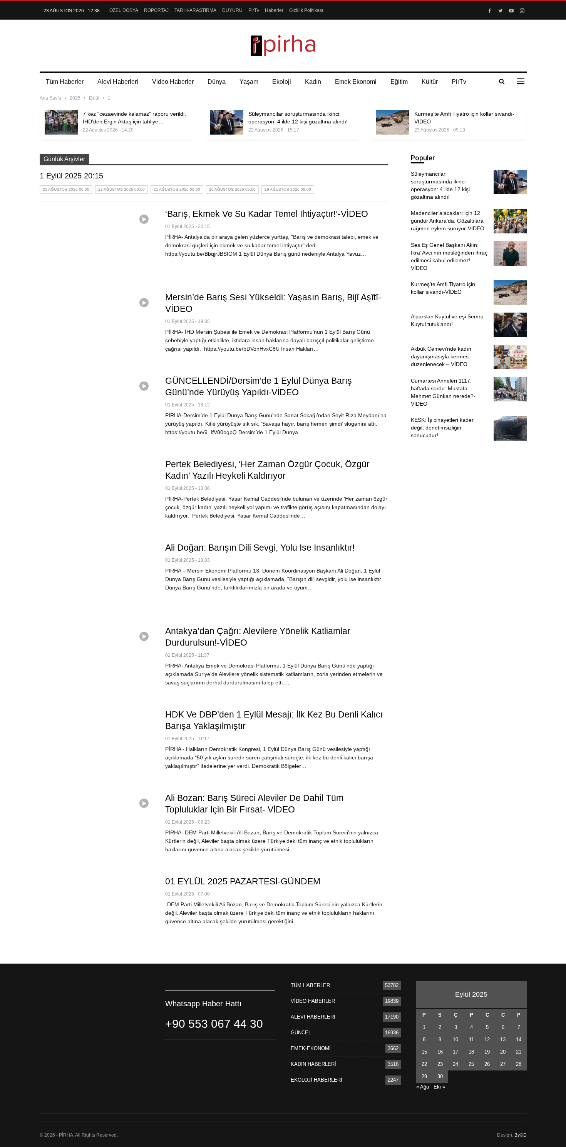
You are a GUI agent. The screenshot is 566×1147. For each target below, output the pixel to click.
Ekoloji (281, 81)
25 (471, 1064)
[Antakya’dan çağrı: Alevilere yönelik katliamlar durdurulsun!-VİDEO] (97, 662)
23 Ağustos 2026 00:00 (66, 189)
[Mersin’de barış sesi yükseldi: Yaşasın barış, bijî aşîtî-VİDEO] (97, 328)
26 (487, 1064)
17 (455, 1052)
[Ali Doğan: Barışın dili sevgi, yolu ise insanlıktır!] (97, 579)
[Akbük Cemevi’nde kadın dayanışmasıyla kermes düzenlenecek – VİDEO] (510, 357)
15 (424, 1052)
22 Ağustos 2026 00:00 (121, 189)
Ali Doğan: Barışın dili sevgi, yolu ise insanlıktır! (260, 548)
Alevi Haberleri (117, 81)
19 (487, 1052)
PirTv (253, 10)
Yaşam (248, 81)
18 (471, 1052)
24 (455, 1064)
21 (518, 1052)
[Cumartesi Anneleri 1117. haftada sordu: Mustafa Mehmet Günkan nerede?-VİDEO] (510, 389)
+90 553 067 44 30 (214, 1023)
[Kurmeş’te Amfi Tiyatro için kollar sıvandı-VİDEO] (392, 122)
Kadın (313, 81)
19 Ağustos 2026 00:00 (288, 189)
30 (440, 1076)
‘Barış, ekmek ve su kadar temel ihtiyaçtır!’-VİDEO (266, 214)
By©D (520, 1135)
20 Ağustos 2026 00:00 (232, 189)
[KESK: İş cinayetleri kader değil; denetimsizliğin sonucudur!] (510, 428)
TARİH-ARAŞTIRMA (195, 10)
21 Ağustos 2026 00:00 (177, 189)
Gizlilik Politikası (306, 10)
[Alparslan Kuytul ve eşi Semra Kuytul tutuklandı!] (510, 325)
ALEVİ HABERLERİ (313, 1017)
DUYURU (232, 10)
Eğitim (399, 81)
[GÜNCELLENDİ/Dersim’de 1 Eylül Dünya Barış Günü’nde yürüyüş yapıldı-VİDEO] (97, 412)
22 (424, 1064)
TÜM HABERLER (310, 985)
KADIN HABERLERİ (313, 1064)
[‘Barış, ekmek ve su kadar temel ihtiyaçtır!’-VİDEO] (97, 245)
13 (503, 1039)
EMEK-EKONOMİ (311, 1048)
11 (471, 1039)
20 (503, 1052)
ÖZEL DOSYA (123, 10)
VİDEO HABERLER (313, 1001)
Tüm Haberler (65, 81)
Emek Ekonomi (356, 81)
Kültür (430, 81)
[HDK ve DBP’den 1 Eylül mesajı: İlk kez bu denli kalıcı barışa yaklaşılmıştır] (97, 745)
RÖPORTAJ (156, 10)
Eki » (439, 1087)
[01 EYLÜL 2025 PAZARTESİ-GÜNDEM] (97, 912)
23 (440, 1064)
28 (518, 1064)
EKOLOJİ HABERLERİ (316, 1080)
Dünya (217, 81)
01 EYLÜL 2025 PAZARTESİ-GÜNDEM (242, 881)
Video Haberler (173, 81)
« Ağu (422, 1087)
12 (487, 1039)
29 (424, 1076)
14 (518, 1039)
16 (440, 1052)
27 (503, 1064)
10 (455, 1039)
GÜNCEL (301, 1032)
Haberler (274, 10)
